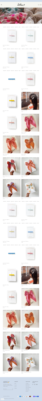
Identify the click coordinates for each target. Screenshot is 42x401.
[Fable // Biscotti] (30, 144)
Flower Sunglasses (28, 387)
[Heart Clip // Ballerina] (12, 35)
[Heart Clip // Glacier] (30, 35)
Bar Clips (27, 391)
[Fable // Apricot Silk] (12, 144)
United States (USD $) (6, 396)
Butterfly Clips (28, 384)
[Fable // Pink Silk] (30, 123)
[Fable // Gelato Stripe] (30, 166)
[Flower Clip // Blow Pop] (30, 79)
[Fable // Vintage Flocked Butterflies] (30, 188)
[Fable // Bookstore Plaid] (12, 166)
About (15, 383)
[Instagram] (34, 384)
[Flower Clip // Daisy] (12, 101)
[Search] (39, 5)
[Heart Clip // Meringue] (12, 57)
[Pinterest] (36, 384)
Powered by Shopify (11, 398)
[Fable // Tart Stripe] (12, 188)
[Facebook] (32, 384)
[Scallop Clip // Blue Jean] (30, 57)
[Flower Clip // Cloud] (30, 101)
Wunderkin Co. (7, 398)
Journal (15, 386)
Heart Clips (27, 388)
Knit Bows (27, 383)
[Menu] (1, 5)
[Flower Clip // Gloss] (12, 123)
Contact (16, 388)
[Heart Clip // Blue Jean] (12, 79)
